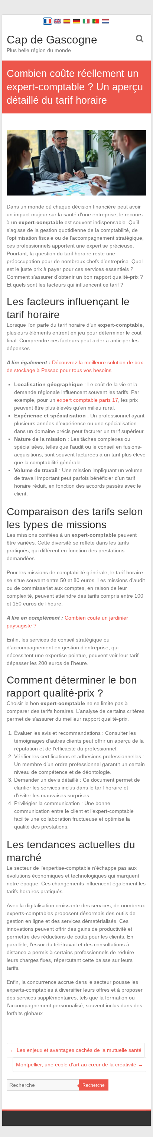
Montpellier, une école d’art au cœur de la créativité (79, 1064)
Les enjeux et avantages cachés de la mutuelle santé (75, 1050)
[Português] (96, 21)
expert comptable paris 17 (87, 400)
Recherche (93, 1085)
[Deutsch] (76, 21)
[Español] (67, 21)
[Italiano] (86, 21)
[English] (57, 21)
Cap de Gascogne (52, 39)
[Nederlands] (105, 21)
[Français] (47, 21)
